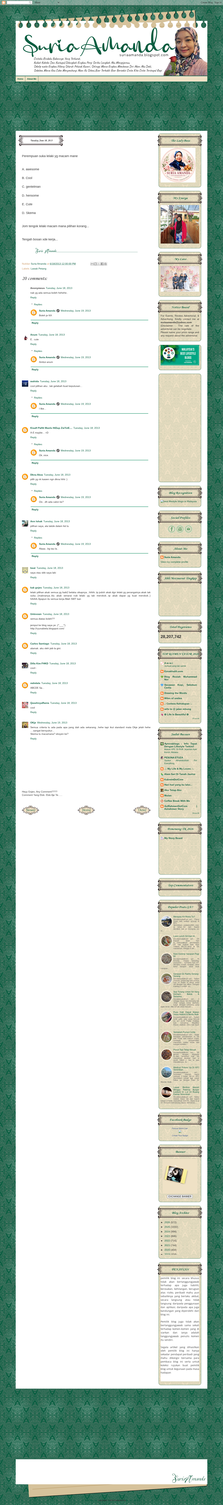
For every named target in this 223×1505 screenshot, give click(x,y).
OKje (33, 722)
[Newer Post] (30, 814)
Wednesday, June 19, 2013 (76, 310)
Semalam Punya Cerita (184, 1032)
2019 (167, 1254)
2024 (167, 1231)
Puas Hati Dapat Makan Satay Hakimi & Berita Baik (186, 1013)
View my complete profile (174, 562)
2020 (167, 1250)
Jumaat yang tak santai (175, 666)
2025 (167, 1227)
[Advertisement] (111, 108)
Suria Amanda (47, 310)
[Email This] (92, 264)
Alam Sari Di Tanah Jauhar (179, 774)
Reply (33, 297)
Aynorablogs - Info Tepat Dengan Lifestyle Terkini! (180, 745)
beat (33, 568)
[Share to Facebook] (102, 264)
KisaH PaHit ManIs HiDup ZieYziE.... (51, 428)
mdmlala (35, 683)
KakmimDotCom (173, 779)
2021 (167, 1245)
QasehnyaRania (39, 703)
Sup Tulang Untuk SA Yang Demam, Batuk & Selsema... (186, 994)
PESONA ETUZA (173, 757)
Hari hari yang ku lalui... (178, 784)
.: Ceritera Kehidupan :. (178, 703)
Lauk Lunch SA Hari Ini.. (184, 936)
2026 (167, 1222)
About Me (31, 79)
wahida (34, 381)
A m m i (168, 663)
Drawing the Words (175, 693)
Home (20, 79)
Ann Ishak (36, 521)
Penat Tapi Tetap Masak (184, 1050)
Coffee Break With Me (177, 801)
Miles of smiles (173, 698)
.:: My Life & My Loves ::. (179, 768)
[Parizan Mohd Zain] (180, 1132)
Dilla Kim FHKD (39, 663)
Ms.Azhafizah (132, 1500)
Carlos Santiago (39, 643)
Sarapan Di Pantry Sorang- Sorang (186, 975)
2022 (167, 1240)
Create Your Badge (180, 1135)
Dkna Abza (36, 474)
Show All (195, 718)
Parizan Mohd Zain (180, 1128)
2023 (167, 1236)
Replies (38, 304)
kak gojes (36, 587)
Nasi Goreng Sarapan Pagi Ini (186, 955)
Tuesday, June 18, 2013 (59, 288)
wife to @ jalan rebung (177, 709)
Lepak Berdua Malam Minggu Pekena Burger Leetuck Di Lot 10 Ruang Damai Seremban (186, 1091)
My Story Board (173, 838)
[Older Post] (142, 814)
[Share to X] (99, 264)
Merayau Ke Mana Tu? (184, 916)
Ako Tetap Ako (173, 790)
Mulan (168, 795)
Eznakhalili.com (173, 671)
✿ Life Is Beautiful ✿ (176, 714)
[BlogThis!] (95, 264)
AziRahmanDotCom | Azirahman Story (180, 807)
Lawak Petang (38, 268)
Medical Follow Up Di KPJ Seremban (186, 1068)
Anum (33, 334)
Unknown (36, 614)
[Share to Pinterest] (105, 264)
